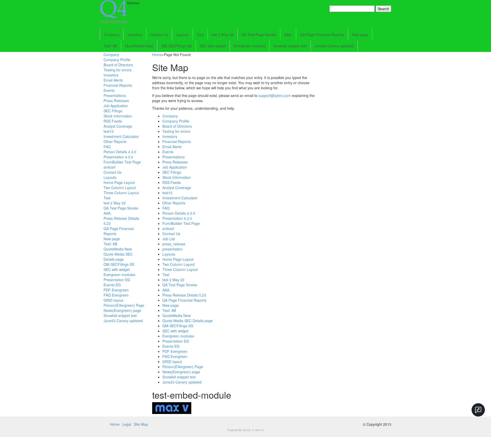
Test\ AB (110, 45)
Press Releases (116, 100)
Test (200, 34)
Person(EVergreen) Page (124, 305)
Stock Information (118, 115)
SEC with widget (213, 45)
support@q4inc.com (275, 95)
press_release (173, 243)
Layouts (182, 34)
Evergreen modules (249, 45)
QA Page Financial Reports (322, 34)
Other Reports (115, 141)
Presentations (115, 95)
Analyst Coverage (118, 126)
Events (109, 90)
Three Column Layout (121, 192)
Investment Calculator (121, 136)
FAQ (107, 146)
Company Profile (117, 59)
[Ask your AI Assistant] (478, 410)
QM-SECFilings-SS (176, 45)
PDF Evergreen (116, 289)
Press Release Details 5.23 (184, 295)
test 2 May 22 (222, 34)
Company (111, 34)
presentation (172, 249)
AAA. (288, 34)
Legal (126, 424)
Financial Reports (118, 85)
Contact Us (159, 34)
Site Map (141, 424)
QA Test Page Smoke (258, 34)
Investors (134, 34)
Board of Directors (118, 64)
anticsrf (109, 167)
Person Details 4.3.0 (120, 151)
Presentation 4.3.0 (118, 156)
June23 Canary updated (334, 45)
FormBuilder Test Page (122, 162)
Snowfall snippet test (290, 45)
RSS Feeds (113, 121)
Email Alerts (113, 80)
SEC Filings (113, 110)
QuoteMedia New (139, 45)
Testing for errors (117, 69)
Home (157, 54)
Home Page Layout (119, 182)
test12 (109, 131)
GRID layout (113, 300)
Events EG (112, 284)
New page (360, 34)
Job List (168, 238)
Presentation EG (117, 279)
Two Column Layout (120, 187)
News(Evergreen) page (122, 310)
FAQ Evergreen (116, 295)
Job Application (116, 105)
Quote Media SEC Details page (118, 257)
